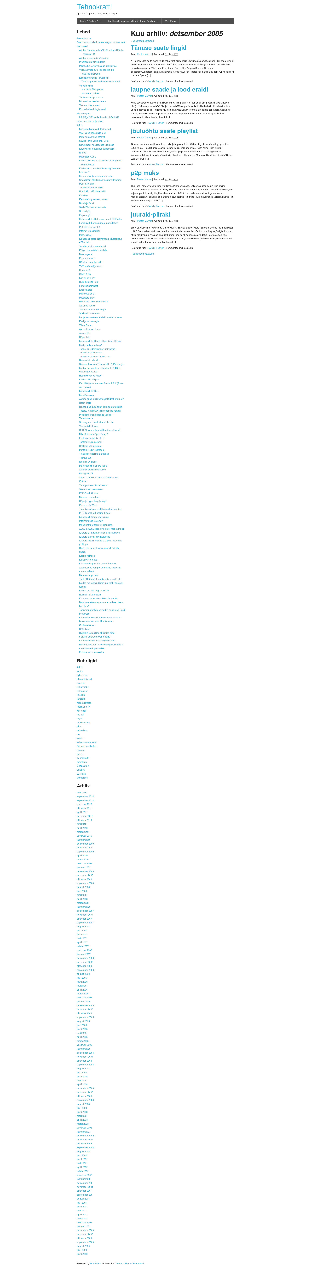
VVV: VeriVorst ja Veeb (90, 266)
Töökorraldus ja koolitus (91, 97)
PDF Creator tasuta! (89, 227)
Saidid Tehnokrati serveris (92, 207)
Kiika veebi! (83, 686)
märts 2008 (83, 902)
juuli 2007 (82, 930)
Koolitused (82, 46)
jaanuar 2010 (84, 839)
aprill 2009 (82, 855)
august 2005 (83, 1021)
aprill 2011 (82, 812)
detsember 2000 (85, 1230)
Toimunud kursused (89, 105)
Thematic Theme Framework (129, 1263)
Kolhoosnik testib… (89, 391)
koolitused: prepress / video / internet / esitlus (131, 21)
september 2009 (85, 851)
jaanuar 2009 (84, 867)
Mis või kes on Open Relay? (93, 434)
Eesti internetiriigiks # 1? (91, 438)
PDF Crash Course (89, 493)
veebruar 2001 (84, 1222)
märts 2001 (83, 1218)
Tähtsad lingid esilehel (90, 441)
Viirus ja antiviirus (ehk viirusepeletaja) (98, 477)
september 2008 (85, 883)
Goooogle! (84, 270)
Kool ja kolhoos (87, 555)
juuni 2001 (82, 1206)
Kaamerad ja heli (90, 93)
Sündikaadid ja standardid (92, 246)
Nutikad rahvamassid (90, 594)
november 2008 (85, 875)
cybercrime (82, 675)
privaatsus (82, 730)
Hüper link (84, 337)
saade (80, 738)
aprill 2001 (82, 1214)
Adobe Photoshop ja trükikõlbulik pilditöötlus (101, 50)
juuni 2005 (82, 1029)
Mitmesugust (83, 113)
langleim (81, 698)
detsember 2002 (85, 1135)
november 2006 (85, 962)
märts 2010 (83, 831)
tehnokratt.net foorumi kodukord (95, 524)
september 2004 (85, 1064)
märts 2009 (83, 859)
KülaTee (83, 195)
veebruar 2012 (84, 804)
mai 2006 (81, 985)
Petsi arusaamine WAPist (92, 136)
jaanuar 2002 (84, 1178)
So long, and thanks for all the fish (96, 422)
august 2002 (83, 1151)
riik (78, 734)
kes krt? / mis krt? (89, 21)
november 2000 (85, 1234)
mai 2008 (81, 894)
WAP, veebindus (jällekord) (92, 132)
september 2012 (85, 800)
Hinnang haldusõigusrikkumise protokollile (100, 406)
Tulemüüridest (86, 164)
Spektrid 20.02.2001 (89, 313)
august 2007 (83, 926)
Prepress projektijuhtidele (92, 61)
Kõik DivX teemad (88, 559)
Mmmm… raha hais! (89, 497)
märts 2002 (83, 1171)
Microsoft (81, 710)
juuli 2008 (82, 891)
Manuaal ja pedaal (88, 575)
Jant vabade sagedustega (92, 309)
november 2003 (85, 1092)
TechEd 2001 (86, 457)
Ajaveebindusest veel (90, 329)
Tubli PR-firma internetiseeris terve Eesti (99, 579)
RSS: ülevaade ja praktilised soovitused (99, 430)
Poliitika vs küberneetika (91, 652)
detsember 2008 (85, 871)
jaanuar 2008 (84, 906)
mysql (80, 718)
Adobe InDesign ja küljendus (93, 58)
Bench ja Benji (86, 203)
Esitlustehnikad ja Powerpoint (94, 77)
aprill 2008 (82, 898)
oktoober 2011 (84, 808)
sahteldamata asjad (87, 742)
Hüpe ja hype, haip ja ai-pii (92, 501)
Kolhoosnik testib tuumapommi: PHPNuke (100, 219)
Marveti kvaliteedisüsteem (92, 101)
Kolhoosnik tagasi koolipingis (94, 516)
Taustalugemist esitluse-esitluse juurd (100, 81)
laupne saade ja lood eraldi (169, 89)
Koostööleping (86, 395)
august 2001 (83, 1198)
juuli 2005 (82, 1025)
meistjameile (83, 706)
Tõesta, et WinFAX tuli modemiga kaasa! (100, 410)
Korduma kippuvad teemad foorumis (97, 563)
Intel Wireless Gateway (91, 520)
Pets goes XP (86, 473)
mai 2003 (81, 1115)
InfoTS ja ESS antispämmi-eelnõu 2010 (99, 117)
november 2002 (85, 1139)
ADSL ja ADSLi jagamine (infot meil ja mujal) (102, 528)
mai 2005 (81, 1033)
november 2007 (85, 914)
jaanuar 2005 (84, 1048)
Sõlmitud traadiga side (90, 262)
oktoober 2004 (84, 1060)
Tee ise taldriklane (88, 426)
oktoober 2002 (84, 1143)
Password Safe (87, 297)
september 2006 (85, 969)
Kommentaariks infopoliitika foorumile (98, 598)
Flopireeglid (85, 215)
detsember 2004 (85, 1052)
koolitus (81, 694)
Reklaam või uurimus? (90, 445)
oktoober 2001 (84, 1190)
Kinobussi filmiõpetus (92, 89)
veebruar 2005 (84, 1044)
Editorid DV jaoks (88, 461)
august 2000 (83, 1246)
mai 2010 (81, 823)
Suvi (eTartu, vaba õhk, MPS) (94, 140)
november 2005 (85, 1009)
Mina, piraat (85, 234)
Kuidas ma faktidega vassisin (94, 590)
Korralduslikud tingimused (92, 109)
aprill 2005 (82, 1036)
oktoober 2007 (84, 918)
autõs (80, 671)
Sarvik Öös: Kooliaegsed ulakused (96, 144)
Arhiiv (152, 81)
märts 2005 (83, 1040)
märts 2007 (83, 946)
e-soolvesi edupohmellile (91, 648)
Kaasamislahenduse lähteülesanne (97, 640)
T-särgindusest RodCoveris (93, 485)
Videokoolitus (86, 85)
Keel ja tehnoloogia (89, 321)
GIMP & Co (85, 274)
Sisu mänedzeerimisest (91, 489)
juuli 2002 (82, 1155)
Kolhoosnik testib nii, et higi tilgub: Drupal (100, 341)
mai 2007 (81, 938)
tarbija (80, 754)
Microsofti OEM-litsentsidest (93, 301)
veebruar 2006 (84, 997)
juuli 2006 (82, 977)
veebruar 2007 (84, 950)
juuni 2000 (82, 1253)
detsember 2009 (85, 843)
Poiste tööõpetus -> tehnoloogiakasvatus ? (101, 644)
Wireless (81, 773)
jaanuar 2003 (84, 1131)
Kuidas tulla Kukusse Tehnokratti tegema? (100, 160)
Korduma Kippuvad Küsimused (95, 129)
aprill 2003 (82, 1119)
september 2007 (85, 922)
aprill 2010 (82, 827)
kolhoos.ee (82, 690)
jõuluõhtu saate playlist (164, 130)
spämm (81, 750)
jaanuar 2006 (84, 1001)
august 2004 (83, 1068)
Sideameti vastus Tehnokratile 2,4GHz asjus (101, 364)
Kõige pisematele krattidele (93, 250)
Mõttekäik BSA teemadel (91, 449)
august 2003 (83, 1104)
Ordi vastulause (87, 625)
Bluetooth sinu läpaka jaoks (93, 465)
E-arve (82, 152)
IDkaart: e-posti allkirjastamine (94, 536)
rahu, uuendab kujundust (90, 121)
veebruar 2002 (84, 1175)
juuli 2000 (82, 1249)
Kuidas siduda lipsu (89, 379)
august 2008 (83, 887)
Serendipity (85, 211)
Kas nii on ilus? (87, 277)
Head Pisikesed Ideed (90, 375)
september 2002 (85, 1147)
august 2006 (83, 973)
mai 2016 (81, 792)
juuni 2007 (82, 934)
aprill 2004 (82, 1084)
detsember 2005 (85, 1005)
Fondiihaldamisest (88, 285)
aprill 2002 (82, 1167)
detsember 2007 (85, 910)
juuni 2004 (82, 1076)
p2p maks (145, 172)
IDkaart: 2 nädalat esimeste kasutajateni (99, 532)
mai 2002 (81, 1163)
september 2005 (85, 1017)
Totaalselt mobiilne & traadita (94, 453)
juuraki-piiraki (150, 214)
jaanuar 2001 (84, 1226)
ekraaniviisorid (84, 679)
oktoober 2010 (84, 820)
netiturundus (83, 722)
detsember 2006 (85, 958)
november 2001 (85, 1186)
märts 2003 (83, 1123)
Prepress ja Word (88, 505)
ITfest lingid (85, 402)
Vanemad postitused (142, 40)
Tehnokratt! (94, 6)
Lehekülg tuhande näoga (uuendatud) (98, 222)
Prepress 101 (88, 53)
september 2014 (85, 796)
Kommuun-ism (86, 258)
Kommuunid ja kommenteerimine (96, 176)
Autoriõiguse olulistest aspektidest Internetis (101, 398)
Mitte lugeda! (85, 254)
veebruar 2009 (84, 863)
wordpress (82, 777)
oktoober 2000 (84, 1238)
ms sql (80, 714)
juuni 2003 (82, 1111)
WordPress (170, 21)
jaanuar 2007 (84, 954)
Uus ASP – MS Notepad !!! (92, 191)
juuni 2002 (82, 1159)
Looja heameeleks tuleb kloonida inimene (100, 317)
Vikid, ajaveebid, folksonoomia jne (96, 69)
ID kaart (83, 481)
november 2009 (85, 847)
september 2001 (85, 1194)
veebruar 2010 (84, 835)
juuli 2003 (82, 1107)
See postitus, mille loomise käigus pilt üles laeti (101, 42)
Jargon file (84, 333)
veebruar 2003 (84, 1127)
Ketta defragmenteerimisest (93, 199)
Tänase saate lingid (159, 47)
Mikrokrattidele (86, 293)
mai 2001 (81, 1210)
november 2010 (85, 816)
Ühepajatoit (83, 765)
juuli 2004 (82, 1072)
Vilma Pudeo (85, 325)
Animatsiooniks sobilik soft (92, 469)
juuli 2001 (82, 1202)
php (79, 726)
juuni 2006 (82, 981)
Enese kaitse (85, 289)
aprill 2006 (82, 989)
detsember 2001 (85, 1182)
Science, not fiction (86, 746)
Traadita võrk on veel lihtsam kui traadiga (100, 509)
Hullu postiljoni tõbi (88, 281)
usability (81, 769)
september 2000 (85, 1242)
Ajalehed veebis (87, 305)
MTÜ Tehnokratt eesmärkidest (94, 512)
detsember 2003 (85, 1088)
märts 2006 (83, 993)
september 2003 (85, 1099)
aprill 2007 (82, 942)
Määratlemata (84, 702)
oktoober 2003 (84, 1096)
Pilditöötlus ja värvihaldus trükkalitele (98, 65)
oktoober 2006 (84, 965)
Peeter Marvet (144, 54)
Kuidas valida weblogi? (91, 345)
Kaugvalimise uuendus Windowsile (97, 148)
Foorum (160, 81)
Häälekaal (84, 629)
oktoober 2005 (84, 1013)
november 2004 (85, 1056)
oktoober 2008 (84, 879)
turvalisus (82, 761)
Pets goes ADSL (87, 156)
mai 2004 (81, 1080)
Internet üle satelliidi (89, 230)
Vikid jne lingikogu (90, 73)
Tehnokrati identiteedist (91, 187)
